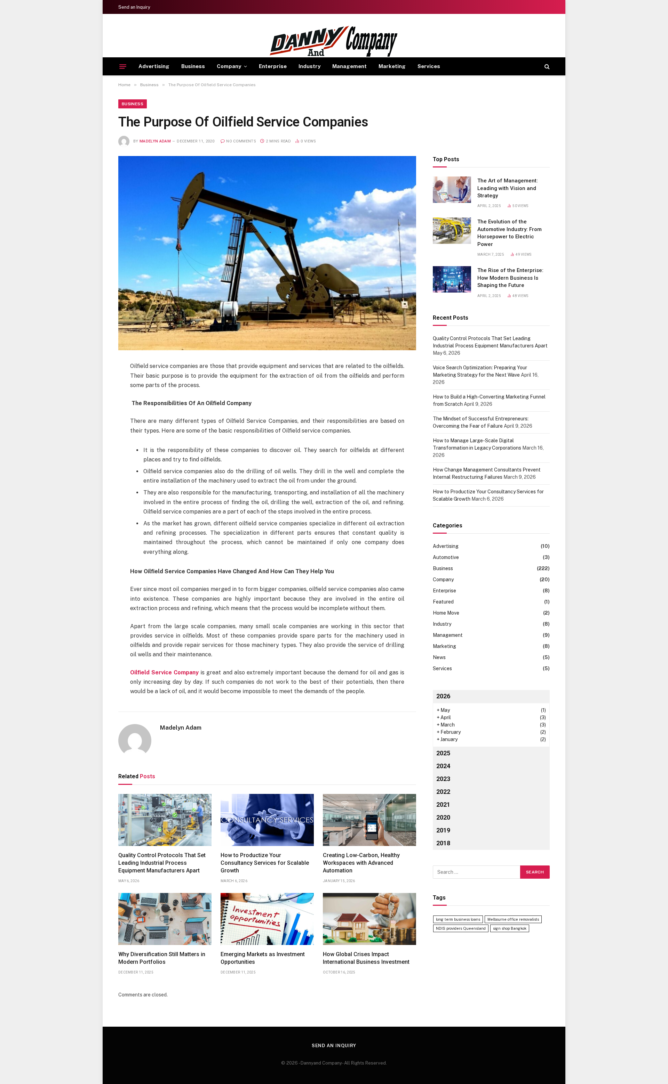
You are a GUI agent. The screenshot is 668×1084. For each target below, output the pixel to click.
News (439, 657)
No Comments (241, 141)
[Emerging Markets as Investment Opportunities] (267, 919)
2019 (443, 830)
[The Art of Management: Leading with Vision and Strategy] (452, 189)
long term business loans (458, 919)
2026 (443, 696)
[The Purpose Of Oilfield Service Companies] (267, 253)
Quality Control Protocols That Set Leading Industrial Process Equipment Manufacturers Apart (162, 863)
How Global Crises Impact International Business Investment (366, 958)
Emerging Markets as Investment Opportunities (263, 958)
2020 (443, 817)
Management (349, 66)
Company (229, 66)
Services (429, 66)
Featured (443, 602)
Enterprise (273, 66)
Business (193, 66)
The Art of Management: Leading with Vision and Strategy (507, 188)
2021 (443, 804)
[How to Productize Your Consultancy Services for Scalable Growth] (267, 820)
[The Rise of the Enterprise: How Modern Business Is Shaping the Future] (452, 279)
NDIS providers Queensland (461, 928)
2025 (443, 753)
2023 (443, 778)
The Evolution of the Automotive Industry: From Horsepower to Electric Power (509, 233)
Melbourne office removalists (513, 919)
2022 (443, 791)
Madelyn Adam (155, 141)
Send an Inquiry (134, 7)
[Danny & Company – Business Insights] (334, 41)
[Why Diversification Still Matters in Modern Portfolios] (165, 919)
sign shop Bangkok (509, 928)
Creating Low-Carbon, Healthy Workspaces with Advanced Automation (361, 863)
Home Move (446, 613)
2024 (443, 766)
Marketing (392, 66)
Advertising (153, 66)
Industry (309, 66)
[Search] (546, 66)
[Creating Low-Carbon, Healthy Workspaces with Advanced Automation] (369, 820)
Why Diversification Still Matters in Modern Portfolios (161, 958)
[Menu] (122, 66)
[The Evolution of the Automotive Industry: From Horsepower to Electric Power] (452, 230)
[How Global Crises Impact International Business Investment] (369, 919)
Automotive (446, 557)
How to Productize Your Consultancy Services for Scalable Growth (265, 863)
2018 (443, 843)
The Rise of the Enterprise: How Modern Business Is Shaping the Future (510, 277)
